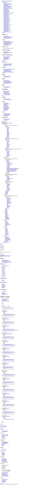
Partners (3, 444)
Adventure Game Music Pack (6, 393)
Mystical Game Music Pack (5, 408)
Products (3, 1)
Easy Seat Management (5, 442)
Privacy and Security (9, 65)
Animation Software (4, 431)
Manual (7, 51)
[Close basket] (2, 247)
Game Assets (3, 458)
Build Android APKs (9, 42)
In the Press (3, 454)
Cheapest (3, 286)
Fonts (6, 105)
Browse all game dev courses (9, 48)
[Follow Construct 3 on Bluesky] (7, 93)
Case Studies (3, 438)
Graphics (7, 106)
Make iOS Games (13, 170)
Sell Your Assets (4, 291)
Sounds (9, 107)
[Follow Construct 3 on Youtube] (7, 91)
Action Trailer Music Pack (5, 363)
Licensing (3, 294)
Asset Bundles (8, 119)
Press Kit (3, 453)
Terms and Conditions (5, 479)
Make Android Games (14, 169)
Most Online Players (8, 82)
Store (2, 95)
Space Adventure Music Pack (6, 348)
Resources (3, 32)
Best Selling (7, 114)
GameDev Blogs (4, 460)
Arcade (5, 226)
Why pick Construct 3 (9, 63)
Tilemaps (6, 109)
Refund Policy (4, 293)
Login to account (8, 242)
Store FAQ (3, 292)
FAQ (2, 437)
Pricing (3, 436)
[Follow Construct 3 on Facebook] (5, 475)
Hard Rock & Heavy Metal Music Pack (7, 333)
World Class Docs (8, 69)
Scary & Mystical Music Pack (6, 318)
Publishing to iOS (8, 43)
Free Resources (9, 64)
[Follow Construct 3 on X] (6, 92)
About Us (3, 452)
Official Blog (9, 86)
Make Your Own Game (5, 435)
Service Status (4, 482)
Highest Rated (4, 285)
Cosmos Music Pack (4, 311)
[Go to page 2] (3, 303)
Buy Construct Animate (8, 99)
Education (3, 60)
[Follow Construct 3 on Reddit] (5, 472)
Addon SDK (8, 38)
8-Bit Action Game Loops (5, 341)
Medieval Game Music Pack (5, 401)
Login (5, 121)
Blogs (4, 236)
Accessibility (3, 481)
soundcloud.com (4, 300)
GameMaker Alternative (5, 434)
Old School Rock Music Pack (6, 356)
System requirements (9, 36)
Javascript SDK (8, 58)
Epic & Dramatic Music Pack (6, 416)
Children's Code (4, 480)
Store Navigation (8, 255)
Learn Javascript (4, 443)
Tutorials (6, 53)
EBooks (7, 104)
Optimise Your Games (14, 171)
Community (3, 72)
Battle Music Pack (4, 371)
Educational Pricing (8, 70)
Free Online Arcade (4, 461)
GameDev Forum (4, 459)
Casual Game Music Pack (5, 386)
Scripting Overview (9, 37)
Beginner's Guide (7, 41)
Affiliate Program (4, 449)
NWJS (8, 57)
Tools (6, 110)
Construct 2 (9, 181)
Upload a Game (8, 83)
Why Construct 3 (4, 441)
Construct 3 (11, 125)
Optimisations (9, 44)
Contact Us (5, 241)
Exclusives (6, 115)
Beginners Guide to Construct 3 (15, 168)
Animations (8, 103)
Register (3, 121)
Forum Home (8, 76)
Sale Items (3, 280)
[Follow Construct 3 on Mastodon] (7, 94)
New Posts (7, 87)
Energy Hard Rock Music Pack (6, 378)
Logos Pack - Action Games (5, 326)
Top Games (7, 80)
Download (8, 56)
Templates (7, 108)
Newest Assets (9, 113)
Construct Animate (11, 138)
